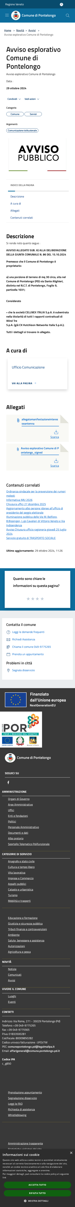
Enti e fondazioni (18, 816)
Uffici (11, 810)
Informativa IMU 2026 (19, 500)
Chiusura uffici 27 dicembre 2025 (26, 504)
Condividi (13, 99)
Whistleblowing (17, 1115)
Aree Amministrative (20, 804)
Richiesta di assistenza (21, 1109)
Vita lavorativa (16, 872)
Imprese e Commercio (20, 878)
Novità (20, 30)
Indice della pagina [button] (22, 185)
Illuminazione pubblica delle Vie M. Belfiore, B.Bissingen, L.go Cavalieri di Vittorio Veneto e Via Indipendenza (35, 521)
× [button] (71, 1153)
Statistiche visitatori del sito (25, 1149)
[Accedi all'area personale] (61, 4)
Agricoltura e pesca (19, 952)
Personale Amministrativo (23, 827)
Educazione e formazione (23, 918)
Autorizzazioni (16, 946)
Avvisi (32, 30)
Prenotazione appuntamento (25, 1092)
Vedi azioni (30, 99)
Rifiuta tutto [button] (37, 1193)
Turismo (12, 895)
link (4, 1177)
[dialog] (37, 1178)
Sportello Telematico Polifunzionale (29, 844)
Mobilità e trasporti (19, 901)
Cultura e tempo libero (21, 867)
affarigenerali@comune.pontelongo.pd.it (35, 1051)
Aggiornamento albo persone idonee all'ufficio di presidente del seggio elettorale (34, 510)
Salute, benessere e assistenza (26, 940)
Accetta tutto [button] (37, 1184)
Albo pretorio (15, 838)
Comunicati (14, 975)
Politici (12, 821)
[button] (37, 1201)
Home (7, 30)
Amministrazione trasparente (25, 1143)
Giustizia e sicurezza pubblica (25, 923)
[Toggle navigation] (7, 15)
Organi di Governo (18, 799)
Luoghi (12, 996)
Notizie (12, 969)
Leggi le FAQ (15, 1104)
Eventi (12, 1002)
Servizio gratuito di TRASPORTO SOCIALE (31, 538)
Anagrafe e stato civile (21, 861)
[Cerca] (68, 15)
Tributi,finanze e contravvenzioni (27, 929)
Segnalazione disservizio (22, 1098)
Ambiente (14, 935)
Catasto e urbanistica (20, 889)
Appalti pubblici (17, 884)
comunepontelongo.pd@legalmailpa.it (31, 1046)
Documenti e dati (18, 833)
